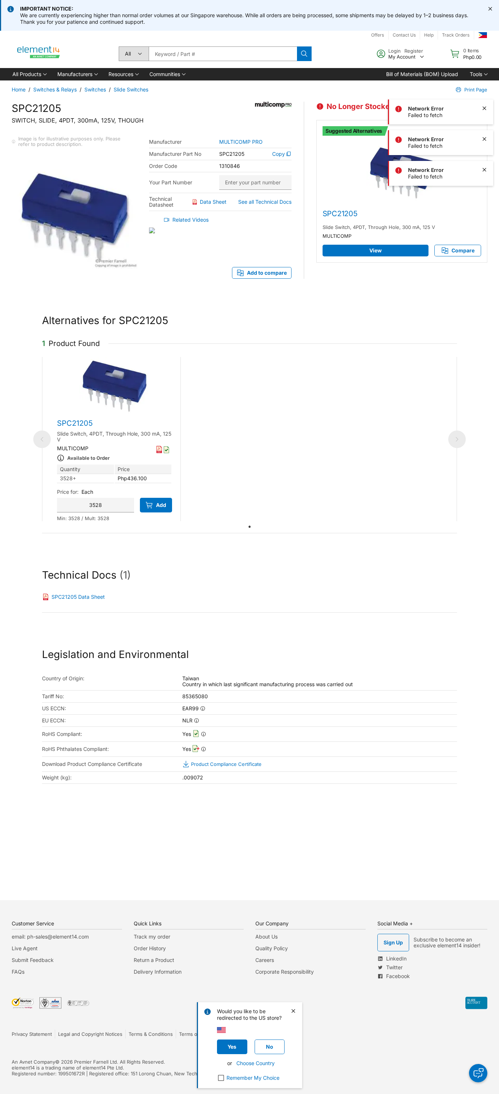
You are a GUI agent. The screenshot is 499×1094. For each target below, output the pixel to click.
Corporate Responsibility (284, 972)
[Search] (304, 53)
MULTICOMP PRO (241, 142)
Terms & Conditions (151, 1034)
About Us (266, 936)
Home (19, 89)
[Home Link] (39, 53)
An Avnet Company (33, 1062)
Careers (264, 960)
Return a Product (154, 960)
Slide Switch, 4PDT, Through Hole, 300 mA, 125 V (379, 227)
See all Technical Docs (265, 202)
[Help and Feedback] (478, 1073)
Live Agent (25, 948)
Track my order (152, 936)
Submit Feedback (33, 960)
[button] (29, 74)
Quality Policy (271, 948)
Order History (150, 948)
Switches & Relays (55, 89)
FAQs (18, 972)
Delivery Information (158, 972)
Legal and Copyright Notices (90, 1034)
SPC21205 (340, 213)
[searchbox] (223, 53)
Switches (95, 89)
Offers (377, 35)
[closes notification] (490, 9)
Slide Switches (131, 89)
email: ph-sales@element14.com (50, 936)
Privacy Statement (32, 1034)
